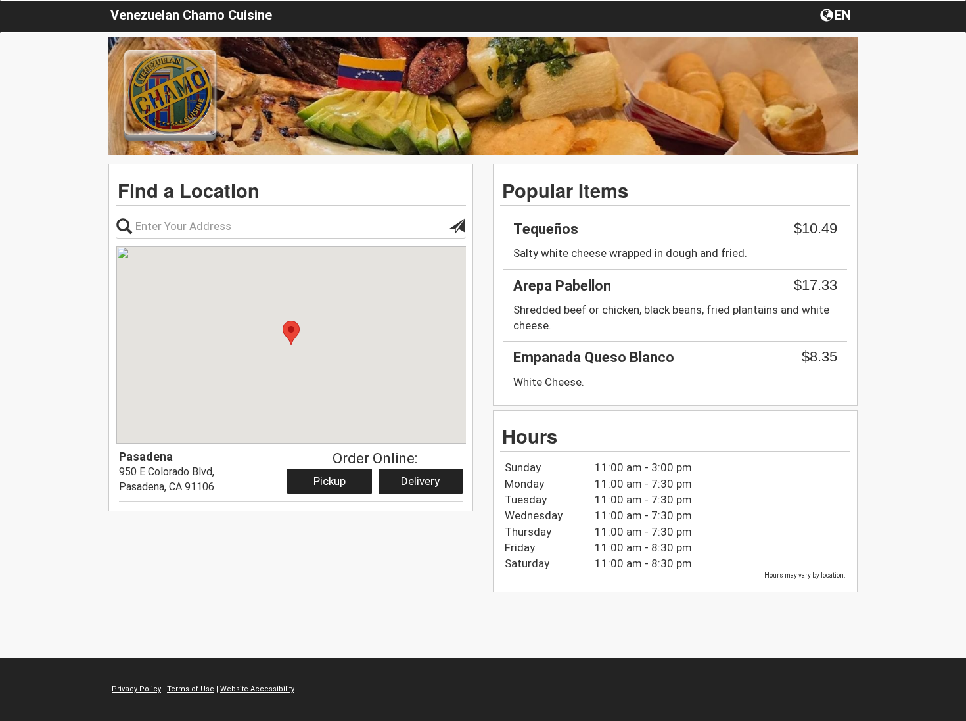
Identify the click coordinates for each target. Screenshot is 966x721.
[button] (837, 14)
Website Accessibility (257, 689)
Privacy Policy (136, 689)
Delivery (420, 481)
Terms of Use (190, 689)
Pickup (329, 481)
